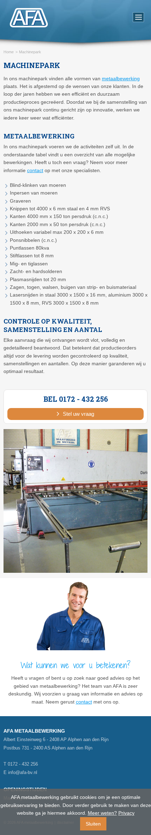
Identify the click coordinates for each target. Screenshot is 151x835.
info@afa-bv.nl (22, 772)
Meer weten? (102, 813)
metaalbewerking (121, 78)
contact (35, 170)
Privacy (126, 813)
